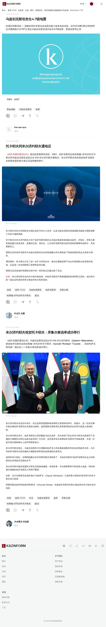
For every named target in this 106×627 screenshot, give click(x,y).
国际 (4, 581)
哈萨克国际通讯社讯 (18, 154)
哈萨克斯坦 (51, 290)
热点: (4, 10)
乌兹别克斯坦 (25, 109)
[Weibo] (83, 546)
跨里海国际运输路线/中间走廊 (56, 10)
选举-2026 (12, 10)
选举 (56, 498)
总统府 (21, 10)
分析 (4, 571)
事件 (32, 10)
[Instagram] (8, 116)
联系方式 (6, 602)
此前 (8, 276)
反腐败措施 (60, 576)
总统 (9, 290)
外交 (31, 498)
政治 (37, 295)
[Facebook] (30, 116)
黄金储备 (11, 109)
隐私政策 (59, 566)
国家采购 (59, 581)
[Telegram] (23, 116)
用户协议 (59, 561)
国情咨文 (39, 10)
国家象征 (59, 571)
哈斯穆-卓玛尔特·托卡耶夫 (19, 295)
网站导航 (6, 597)
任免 (27, 10)
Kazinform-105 (76, 10)
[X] (37, 116)
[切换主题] (93, 4)
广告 (4, 607)
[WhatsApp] (15, 116)
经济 (4, 576)
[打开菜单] (101, 4)
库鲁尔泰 (64, 290)
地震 (38, 109)
